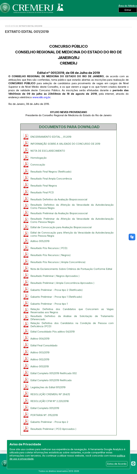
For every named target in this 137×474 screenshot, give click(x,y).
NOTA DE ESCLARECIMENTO (47, 150)
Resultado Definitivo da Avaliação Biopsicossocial (58, 199)
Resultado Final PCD (42, 192)
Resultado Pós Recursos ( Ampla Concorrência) (58, 262)
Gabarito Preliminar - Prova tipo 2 (49, 422)
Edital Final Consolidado (43, 345)
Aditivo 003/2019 (39, 352)
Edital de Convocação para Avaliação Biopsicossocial (61, 227)
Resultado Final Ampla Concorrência (51, 178)
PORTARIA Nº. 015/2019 (44, 415)
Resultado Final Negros (43, 185)
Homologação (38, 157)
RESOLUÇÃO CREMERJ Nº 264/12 (50, 394)
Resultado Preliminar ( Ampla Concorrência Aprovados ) (62, 282)
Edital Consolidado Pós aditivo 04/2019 (52, 331)
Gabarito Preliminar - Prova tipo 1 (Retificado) (56, 296)
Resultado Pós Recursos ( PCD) (48, 248)
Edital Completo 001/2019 (44, 408)
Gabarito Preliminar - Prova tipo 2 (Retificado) (56, 290)
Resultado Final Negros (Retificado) (51, 171)
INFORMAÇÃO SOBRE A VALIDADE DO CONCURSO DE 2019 (65, 143)
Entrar (127, 10)
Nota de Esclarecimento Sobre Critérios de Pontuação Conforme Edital (71, 268)
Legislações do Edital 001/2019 (47, 387)
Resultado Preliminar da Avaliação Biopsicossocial (59, 213)
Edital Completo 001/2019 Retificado (51, 380)
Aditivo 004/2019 (39, 338)
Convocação (37, 164)
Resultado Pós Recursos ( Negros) (50, 255)
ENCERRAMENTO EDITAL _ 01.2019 (50, 136)
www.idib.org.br (41, 97)
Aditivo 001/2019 (39, 366)
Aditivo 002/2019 (39, 359)
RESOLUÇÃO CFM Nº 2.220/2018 (49, 401)
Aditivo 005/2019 (39, 241)
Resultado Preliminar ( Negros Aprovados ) (55, 276)
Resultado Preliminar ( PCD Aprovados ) (53, 428)
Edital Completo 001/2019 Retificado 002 (53, 373)
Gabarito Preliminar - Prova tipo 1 (49, 303)
